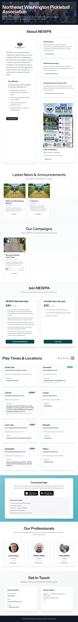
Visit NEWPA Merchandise (51, 73)
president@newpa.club (14, 601)
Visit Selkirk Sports (49, 54)
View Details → (13, 563)
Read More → (14, 214)
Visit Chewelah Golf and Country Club (54, 93)
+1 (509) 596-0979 (13, 607)
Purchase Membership (19, 341)
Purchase (58, 341)
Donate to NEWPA (12, 118)
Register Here (48, 159)
